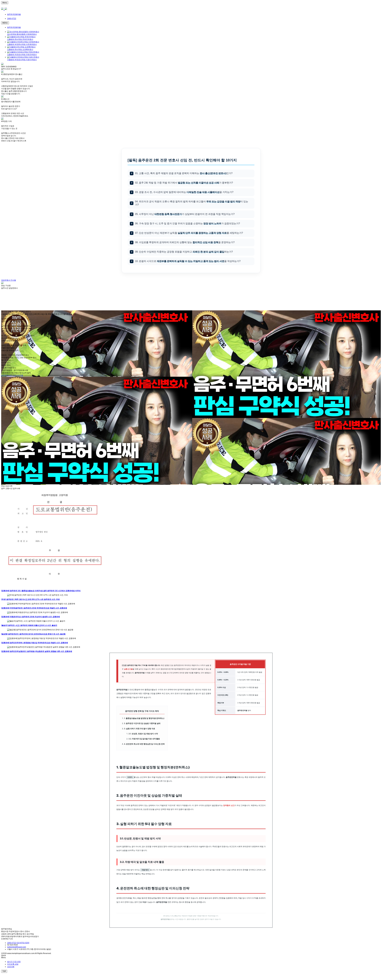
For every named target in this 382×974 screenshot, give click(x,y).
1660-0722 (11, 943)
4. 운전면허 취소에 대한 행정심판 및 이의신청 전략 (144, 744)
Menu (4, 3)
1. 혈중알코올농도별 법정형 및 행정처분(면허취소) (144, 718)
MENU (5, 23)
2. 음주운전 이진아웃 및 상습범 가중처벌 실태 (142, 723)
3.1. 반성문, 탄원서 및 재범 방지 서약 (143, 734)
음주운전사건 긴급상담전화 (12, 375)
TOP (4, 971)
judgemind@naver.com (16, 947)
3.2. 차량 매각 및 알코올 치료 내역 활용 (144, 739)
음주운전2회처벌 (14, 14)
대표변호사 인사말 (8, 280)
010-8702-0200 (23, 943)
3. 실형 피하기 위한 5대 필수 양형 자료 (139, 728)
